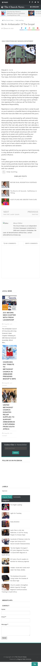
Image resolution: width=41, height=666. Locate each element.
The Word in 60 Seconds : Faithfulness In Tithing (23, 192)
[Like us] (29, 2)
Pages (5, 2)
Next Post (35, 214)
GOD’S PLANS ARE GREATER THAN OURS (23, 199)
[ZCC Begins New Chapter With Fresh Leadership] (9, 310)
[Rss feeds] (38, 2)
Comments (16, 497)
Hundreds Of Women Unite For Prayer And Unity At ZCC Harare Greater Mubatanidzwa (20, 541)
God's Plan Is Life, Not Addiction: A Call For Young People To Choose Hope (19, 532)
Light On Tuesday (15, 513)
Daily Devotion (14, 522)
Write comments (31, 243)
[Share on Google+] (30, 28)
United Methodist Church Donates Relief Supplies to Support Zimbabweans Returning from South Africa (9, 417)
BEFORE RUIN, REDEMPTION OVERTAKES (23, 182)
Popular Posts (6, 497)
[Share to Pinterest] (38, 28)
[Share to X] (26, 28)
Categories (5, 500)
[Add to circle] (32, 2)
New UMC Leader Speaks (11, 214)
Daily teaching (12, 172)
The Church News (21, 657)
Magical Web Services (24, 659)
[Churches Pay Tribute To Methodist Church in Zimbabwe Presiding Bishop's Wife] (9, 359)
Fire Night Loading (16, 505)
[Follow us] (35, 2)
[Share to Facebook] (22, 28)
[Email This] (34, 28)
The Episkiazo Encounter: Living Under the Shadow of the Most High (19, 578)
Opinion (4, 491)
